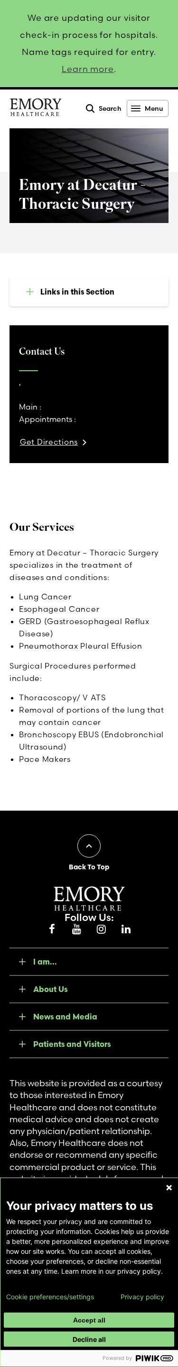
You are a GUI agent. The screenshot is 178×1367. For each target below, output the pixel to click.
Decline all (89, 1339)
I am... (45, 961)
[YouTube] (77, 929)
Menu (154, 108)
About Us (50, 989)
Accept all (89, 1320)
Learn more (88, 68)
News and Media (65, 1016)
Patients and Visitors (72, 1044)
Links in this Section (77, 291)
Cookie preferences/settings (50, 1297)
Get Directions (49, 442)
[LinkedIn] (126, 929)
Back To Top (89, 867)
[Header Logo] (35, 109)
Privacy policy (142, 1297)
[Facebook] (52, 929)
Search (110, 108)
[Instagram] (101, 929)
